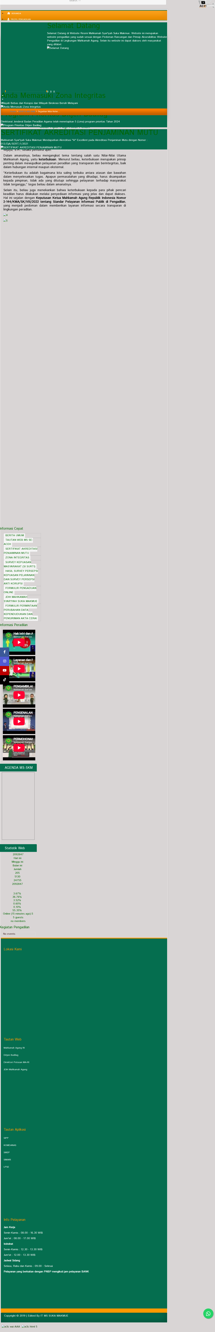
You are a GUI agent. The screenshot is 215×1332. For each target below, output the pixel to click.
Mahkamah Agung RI (14, 1048)
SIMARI (7, 1159)
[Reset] (80, 0)
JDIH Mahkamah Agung (15, 1069)
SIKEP (7, 1152)
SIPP (6, 1138)
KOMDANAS (10, 1145)
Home (13, 111)
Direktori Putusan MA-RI (16, 1062)
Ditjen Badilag (11, 1055)
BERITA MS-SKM (27, 111)
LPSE (6, 1167)
